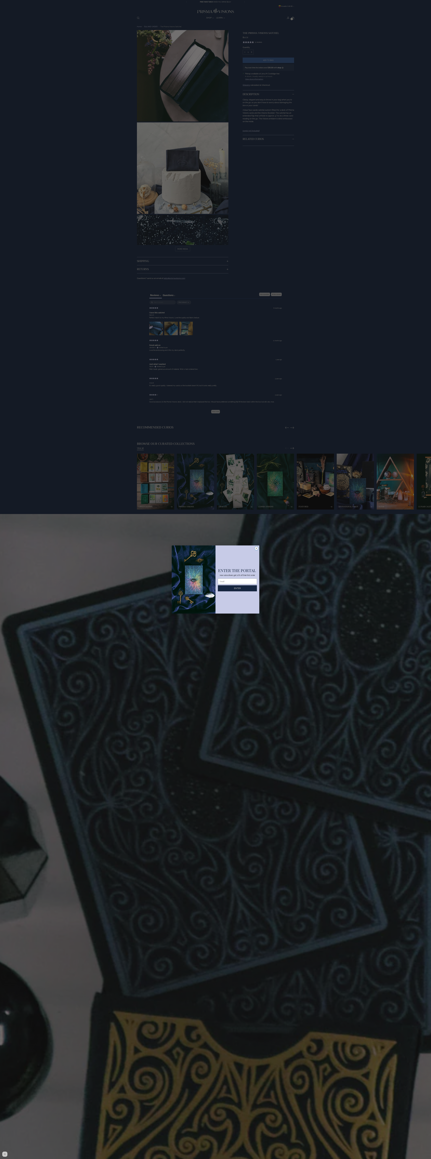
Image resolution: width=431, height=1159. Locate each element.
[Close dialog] (256, 548)
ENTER (237, 588)
